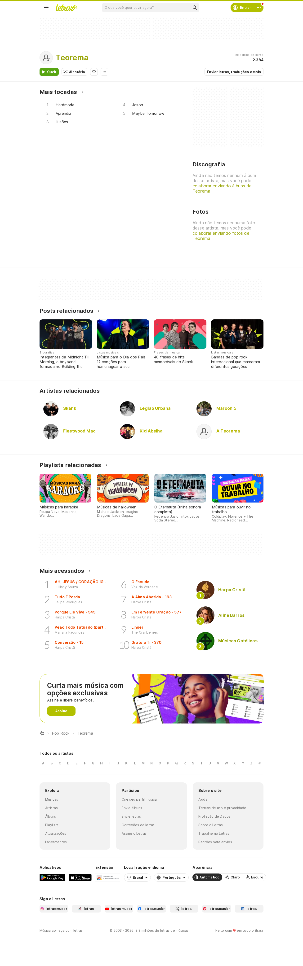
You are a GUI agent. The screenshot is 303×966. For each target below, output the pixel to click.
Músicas (51, 799)
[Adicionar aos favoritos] (94, 72)
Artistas (51, 808)
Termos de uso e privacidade (222, 808)
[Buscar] (194, 7)
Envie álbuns (132, 808)
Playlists (51, 825)
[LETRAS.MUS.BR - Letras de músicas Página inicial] (66, 7)
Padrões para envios (215, 842)
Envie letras (131, 816)
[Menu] (46, 7)
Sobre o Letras (210, 825)
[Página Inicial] (42, 733)
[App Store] (80, 877)
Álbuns (50, 816)
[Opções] (104, 72)
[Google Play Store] (52, 877)
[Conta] (258, 7)
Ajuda (202, 799)
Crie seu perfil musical (139, 799)
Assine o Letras (134, 833)
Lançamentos (56, 842)
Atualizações (55, 833)
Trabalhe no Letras (213, 833)
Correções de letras (138, 825)
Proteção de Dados (214, 816)
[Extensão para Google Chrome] (107, 877)
